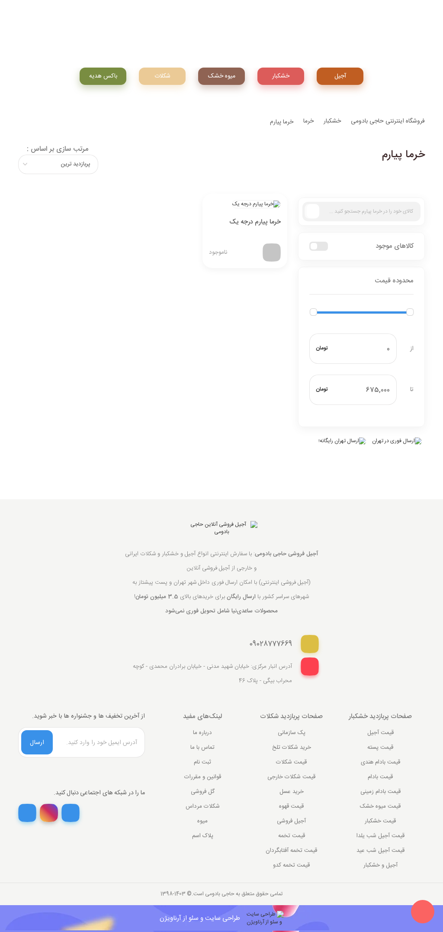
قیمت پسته (380, 747)
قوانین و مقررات (202, 777)
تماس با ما (202, 747)
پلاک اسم (202, 836)
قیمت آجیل (380, 733)
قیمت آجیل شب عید (380, 850)
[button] (361, 281)
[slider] (313, 312)
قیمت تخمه (291, 836)
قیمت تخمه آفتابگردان (291, 850)
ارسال (37, 743)
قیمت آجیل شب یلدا (380, 836)
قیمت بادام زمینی (380, 791)
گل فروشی (203, 791)
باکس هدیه (103, 76)
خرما (308, 121)
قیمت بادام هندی (380, 762)
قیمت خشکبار (380, 821)
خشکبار (280, 76)
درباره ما (202, 733)
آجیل (340, 76)
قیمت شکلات (291, 762)
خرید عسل (291, 791)
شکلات (162, 76)
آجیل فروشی (291, 821)
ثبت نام (202, 762)
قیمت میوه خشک (380, 806)
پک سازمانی (291, 733)
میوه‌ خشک (221, 76)
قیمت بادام (380, 777)
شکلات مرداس (203, 806)
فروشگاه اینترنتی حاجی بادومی (388, 121)
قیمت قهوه (291, 806)
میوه (202, 821)
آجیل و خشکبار (380, 865)
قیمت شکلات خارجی (291, 777)
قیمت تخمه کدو (291, 865)
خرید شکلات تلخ (291, 747)
